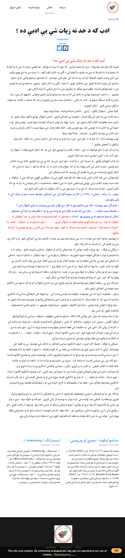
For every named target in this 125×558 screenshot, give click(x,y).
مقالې (49, 7)
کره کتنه (112, 19)
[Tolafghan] (113, 7)
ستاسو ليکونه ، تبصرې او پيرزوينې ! (94, 441)
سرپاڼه (62, 7)
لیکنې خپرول (15, 7)
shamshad (63, 39)
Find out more (62, 554)
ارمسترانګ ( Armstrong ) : (41, 441)
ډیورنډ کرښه (34, 7)
